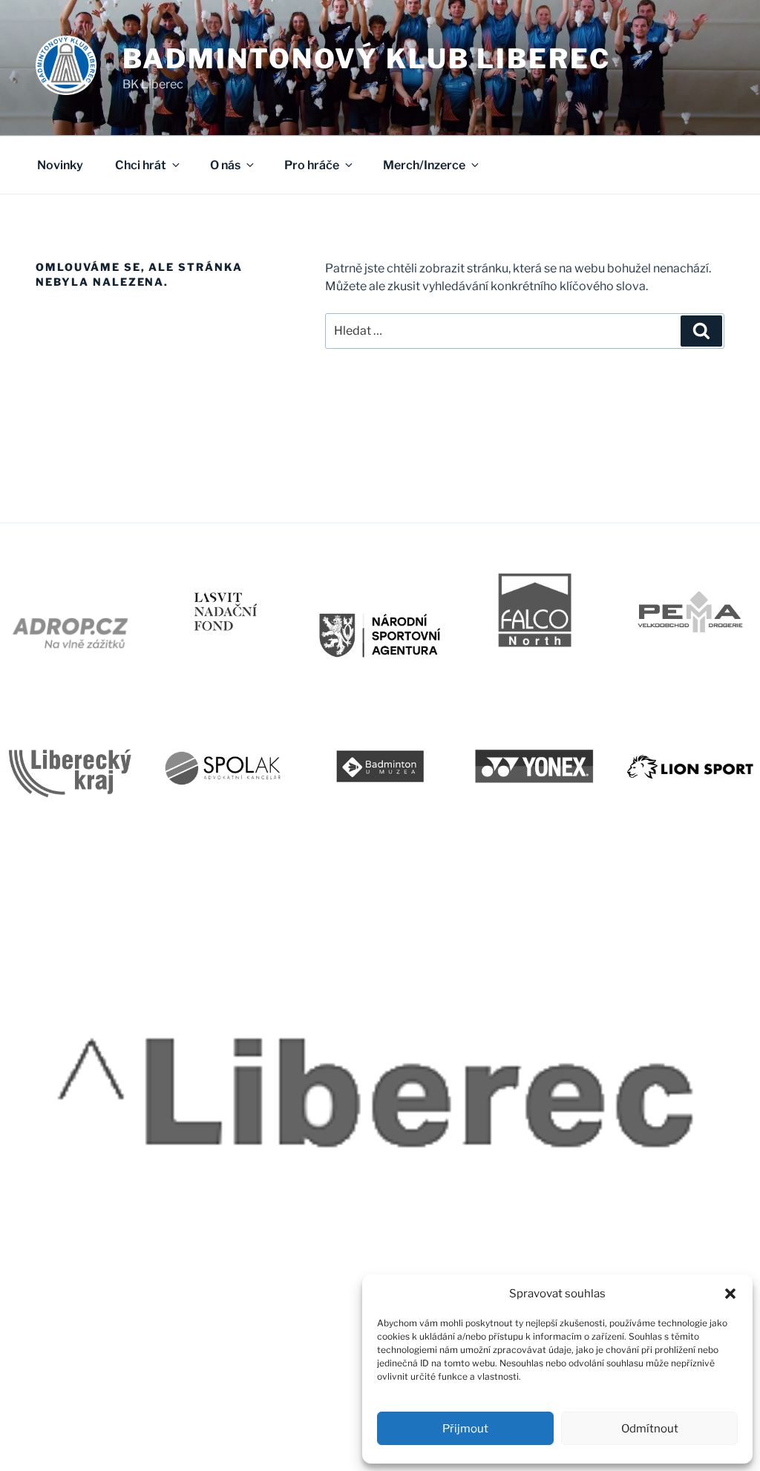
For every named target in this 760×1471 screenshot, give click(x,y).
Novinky (60, 165)
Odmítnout (649, 1428)
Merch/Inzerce (424, 165)
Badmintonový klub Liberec (366, 58)
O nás (225, 165)
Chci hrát (140, 165)
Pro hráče (311, 165)
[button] (730, 1293)
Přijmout (465, 1428)
